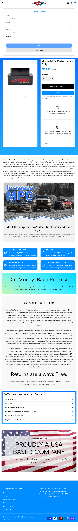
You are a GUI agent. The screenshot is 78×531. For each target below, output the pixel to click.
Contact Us (7, 496)
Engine (8, 36)
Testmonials (7, 503)
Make (8, 22)
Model (8, 29)
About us (6, 493)
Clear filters (39, 50)
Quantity (45, 75)
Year (7, 15)
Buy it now (58, 93)
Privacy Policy (7, 509)
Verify (39, 45)
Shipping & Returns (9, 499)
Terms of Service (8, 506)
